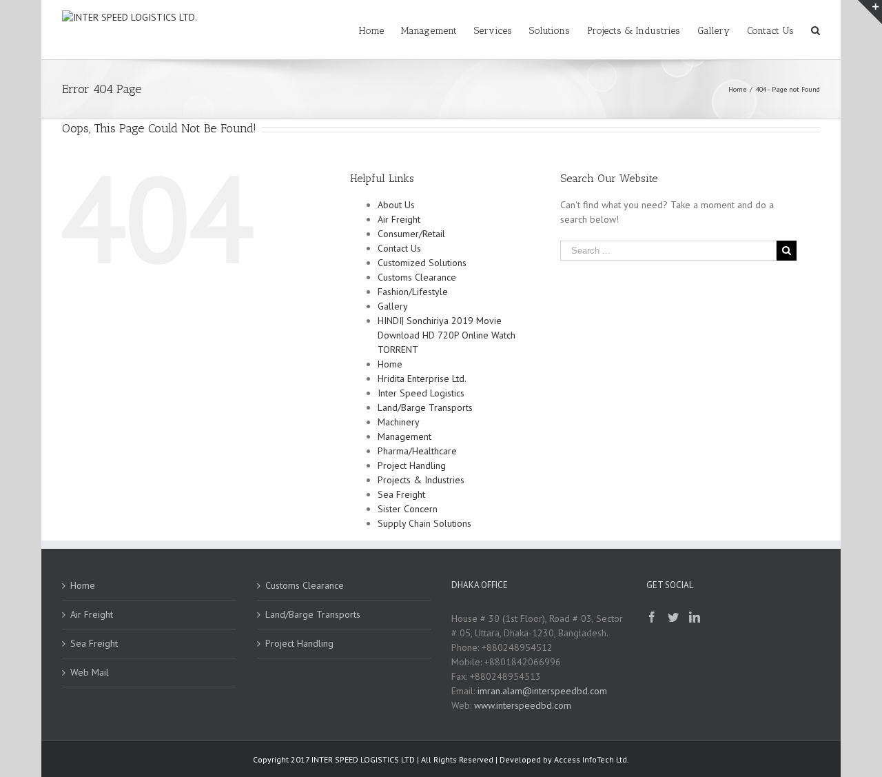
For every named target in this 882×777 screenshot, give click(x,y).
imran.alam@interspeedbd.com (542, 691)
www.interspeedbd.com (522, 705)
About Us (396, 205)
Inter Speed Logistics (421, 393)
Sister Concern (408, 509)
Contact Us (399, 248)
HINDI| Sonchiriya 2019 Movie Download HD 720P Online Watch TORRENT (446, 335)
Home (390, 364)
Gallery (393, 306)
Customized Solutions (422, 262)
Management (404, 436)
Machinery (399, 422)
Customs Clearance (417, 277)
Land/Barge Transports (425, 407)
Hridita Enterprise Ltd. (422, 378)
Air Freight (399, 219)
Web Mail (89, 672)
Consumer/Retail (411, 234)
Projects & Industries (421, 480)
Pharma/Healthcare (417, 451)
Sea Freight (401, 494)
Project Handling (412, 465)
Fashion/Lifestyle (413, 291)
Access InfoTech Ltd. (591, 759)
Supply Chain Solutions (424, 523)
